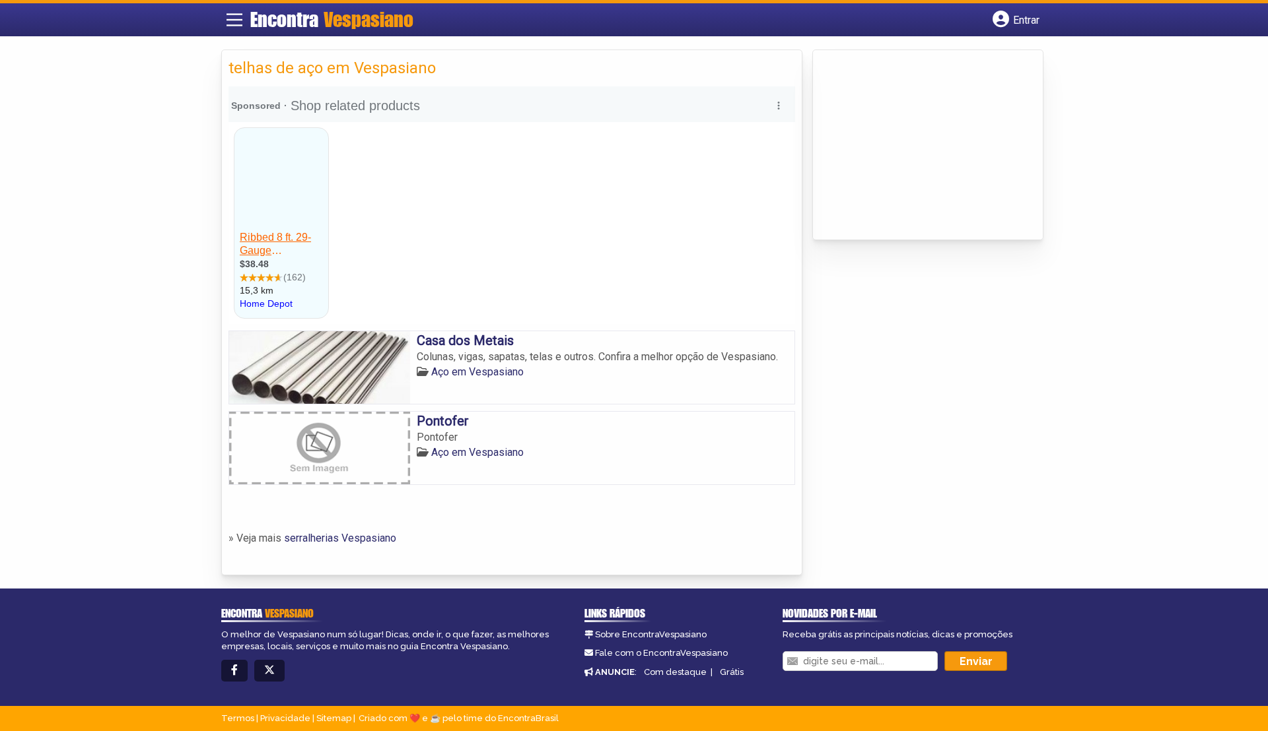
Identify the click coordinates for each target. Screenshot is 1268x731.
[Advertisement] (919, 145)
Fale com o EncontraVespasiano (661, 653)
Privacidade (285, 718)
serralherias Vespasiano (340, 538)
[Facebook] (234, 671)
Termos (237, 718)
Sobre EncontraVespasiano (651, 634)
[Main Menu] (234, 20)
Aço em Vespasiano (477, 372)
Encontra (331, 19)
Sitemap (333, 718)
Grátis (732, 672)
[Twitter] (269, 671)
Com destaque (675, 672)
